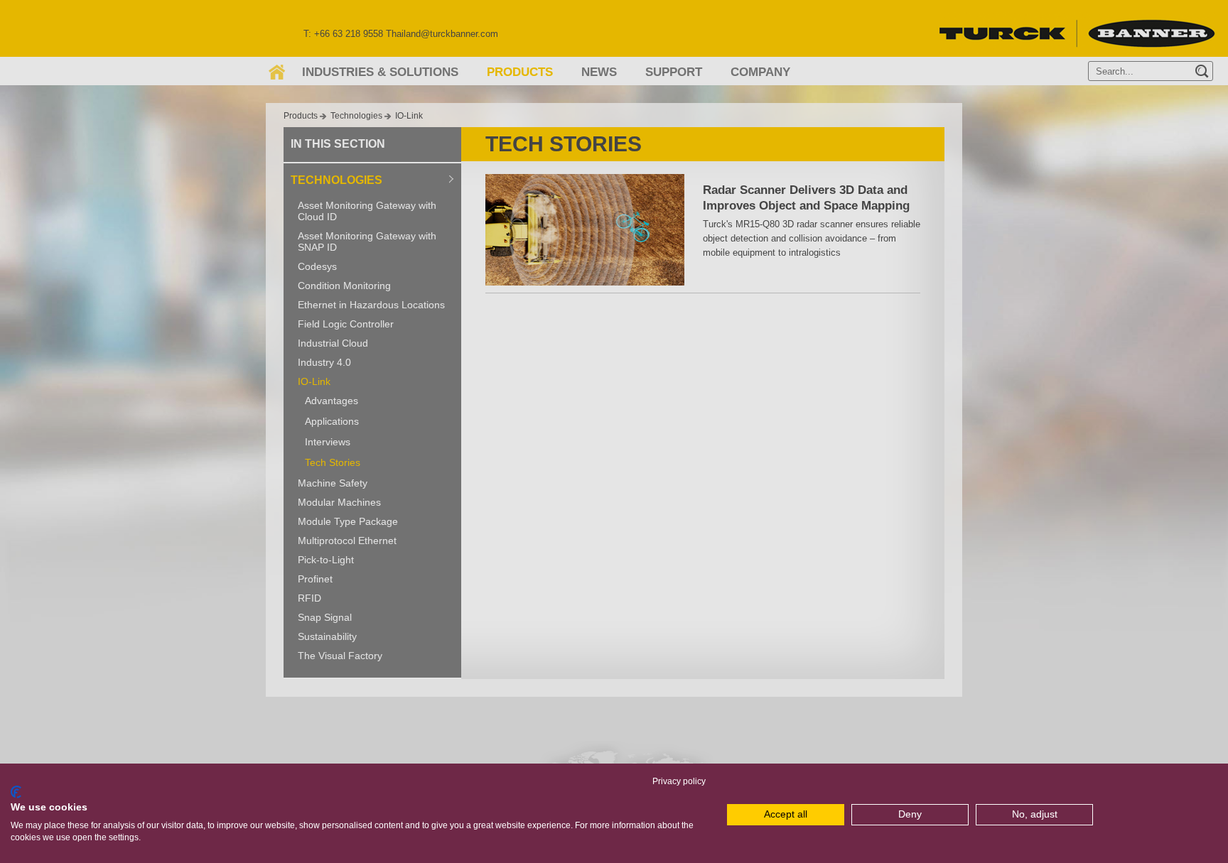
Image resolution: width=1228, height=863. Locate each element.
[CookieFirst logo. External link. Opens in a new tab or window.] (16, 792)
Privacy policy (679, 781)
